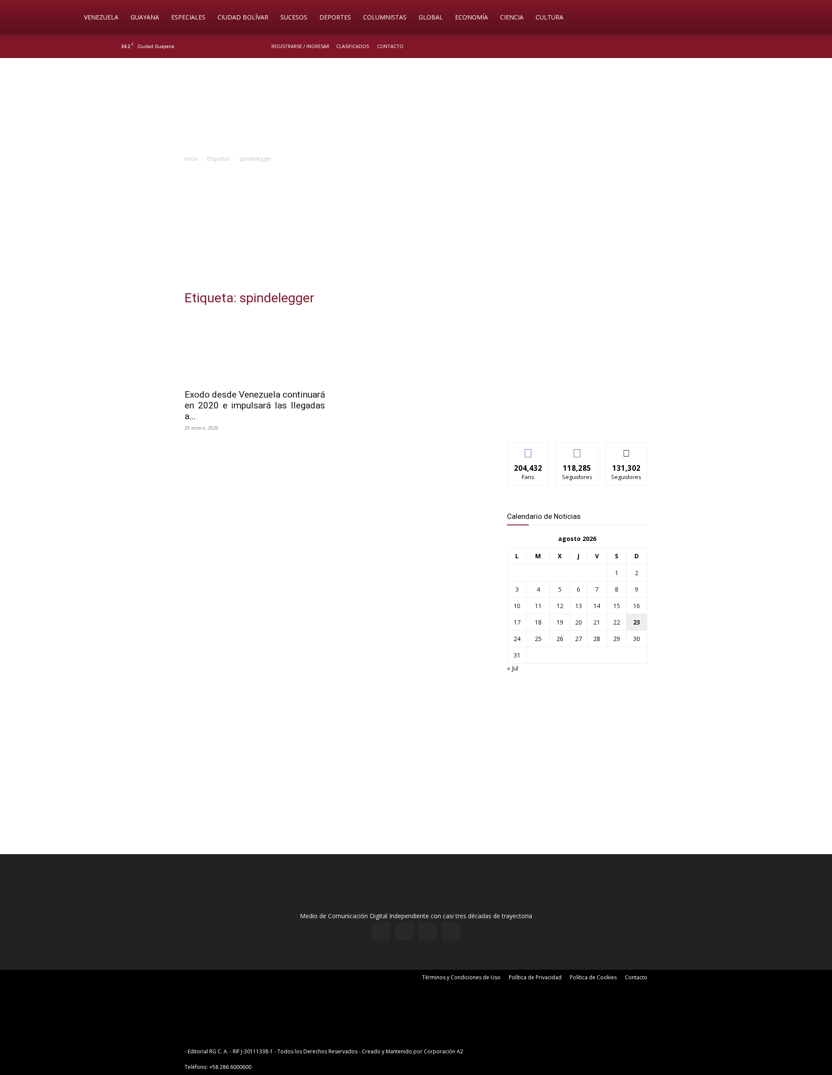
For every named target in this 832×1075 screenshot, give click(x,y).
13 (578, 606)
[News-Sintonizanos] (572, 421)
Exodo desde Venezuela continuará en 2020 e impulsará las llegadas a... (255, 405)
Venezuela (101, 17)
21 (596, 622)
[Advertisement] (416, 228)
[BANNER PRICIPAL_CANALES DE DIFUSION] (416, 107)
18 (538, 622)
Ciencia (511, 17)
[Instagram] (684, 46)
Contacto (390, 46)
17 (517, 622)
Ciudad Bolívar (243, 17)
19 (559, 622)
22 (616, 622)
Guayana (144, 17)
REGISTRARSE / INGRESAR (300, 46)
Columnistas (384, 17)
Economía (471, 17)
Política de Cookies (593, 977)
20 (578, 622)
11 (538, 606)
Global (431, 17)
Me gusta (528, 449)
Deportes (335, 17)
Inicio (191, 158)
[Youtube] (712, 46)
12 (559, 606)
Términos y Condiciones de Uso (461, 977)
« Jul (512, 668)
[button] (752, 18)
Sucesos (293, 17)
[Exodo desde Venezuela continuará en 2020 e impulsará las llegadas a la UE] (255, 349)
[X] (698, 46)
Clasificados (352, 46)
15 (616, 606)
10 (517, 606)
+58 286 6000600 (230, 1067)
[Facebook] (669, 46)
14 (596, 606)
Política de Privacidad (535, 977)
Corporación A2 (443, 1051)
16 (636, 606)
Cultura (549, 17)
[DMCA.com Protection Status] (532, 1051)
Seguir (577, 449)
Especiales (188, 17)
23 (636, 622)
